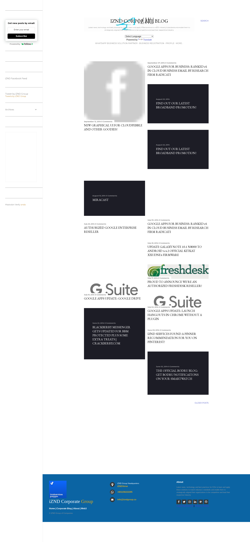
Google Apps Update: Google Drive (112, 298)
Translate (147, 40)
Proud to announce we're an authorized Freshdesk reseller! (175, 284)
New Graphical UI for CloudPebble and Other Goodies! (113, 127)
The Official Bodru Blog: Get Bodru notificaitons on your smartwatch (177, 375)
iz (25, 204)
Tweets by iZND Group (15, 96)
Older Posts (202, 403)
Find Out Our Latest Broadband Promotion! (176, 105)
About (76, 508)
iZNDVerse (122, 486)
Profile (170, 43)
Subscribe (21, 36)
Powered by (15, 44)
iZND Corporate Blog (139, 21)
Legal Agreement (184, 506)
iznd (22, 204)
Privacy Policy (202, 506)
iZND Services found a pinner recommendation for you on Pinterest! (172, 338)
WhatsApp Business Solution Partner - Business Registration (129, 43)
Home (52, 508)
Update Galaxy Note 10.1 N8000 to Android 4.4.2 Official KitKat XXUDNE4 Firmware (175, 251)
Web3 (84, 508)
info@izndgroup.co (126, 499)
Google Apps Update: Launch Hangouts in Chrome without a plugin (175, 315)
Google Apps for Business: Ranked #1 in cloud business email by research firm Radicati (178, 71)
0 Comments (106, 122)
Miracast (100, 200)
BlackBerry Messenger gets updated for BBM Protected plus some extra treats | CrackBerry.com (111, 335)
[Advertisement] (114, 156)
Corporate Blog (64, 508)
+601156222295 (124, 492)
